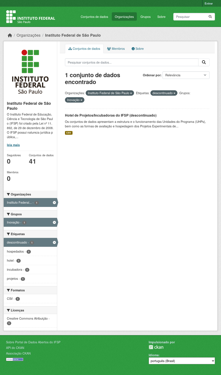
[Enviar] (210, 16)
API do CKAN (15, 347)
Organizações (124, 16)
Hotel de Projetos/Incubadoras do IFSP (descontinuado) (110, 115)
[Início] (10, 35)
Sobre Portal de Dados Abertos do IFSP (33, 342)
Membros (118, 48)
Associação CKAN (18, 353)
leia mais (13, 145)
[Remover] (131, 93)
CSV (68, 132)
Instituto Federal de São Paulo (73, 35)
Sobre (161, 16)
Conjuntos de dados (94, 16)
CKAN (156, 347)
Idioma (154, 355)
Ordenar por (152, 75)
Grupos (145, 16)
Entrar (209, 3)
